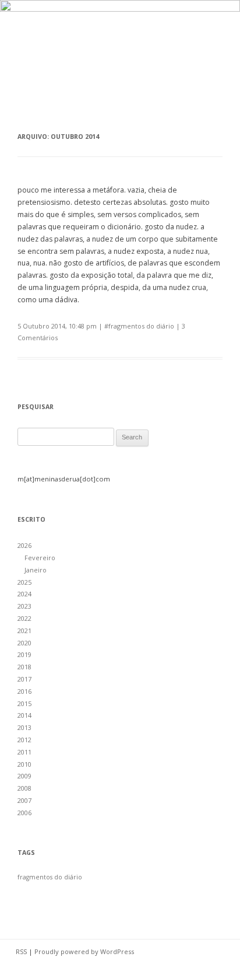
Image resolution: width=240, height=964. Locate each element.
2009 (24, 775)
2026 (24, 545)
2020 (24, 642)
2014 (24, 715)
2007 (24, 800)
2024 (24, 593)
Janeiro (35, 569)
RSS (21, 951)
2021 (24, 630)
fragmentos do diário (141, 326)
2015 (24, 703)
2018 (24, 666)
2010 (24, 764)
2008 (24, 788)
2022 (24, 618)
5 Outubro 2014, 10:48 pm (57, 326)
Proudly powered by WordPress (84, 951)
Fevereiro (39, 557)
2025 (24, 582)
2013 (24, 727)
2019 (24, 654)
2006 (24, 812)
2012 (24, 739)
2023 (24, 606)
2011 (24, 752)
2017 (24, 679)
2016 (24, 691)
